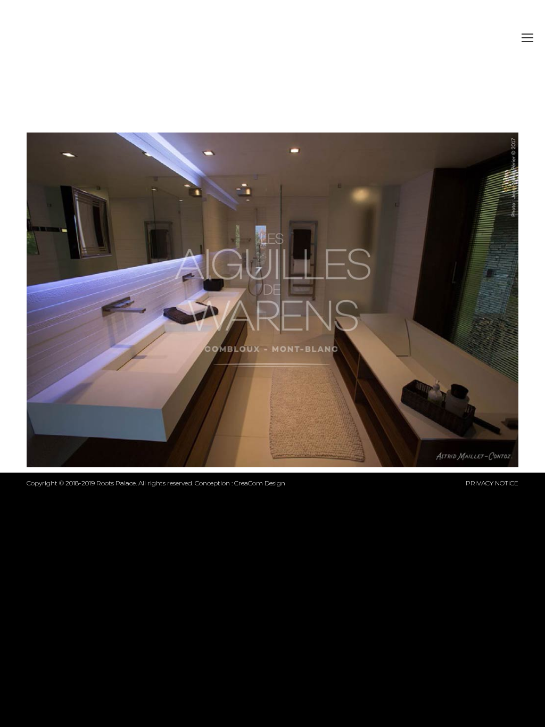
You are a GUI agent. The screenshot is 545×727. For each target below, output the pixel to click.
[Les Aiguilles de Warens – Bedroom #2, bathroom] (272, 300)
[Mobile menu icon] (527, 38)
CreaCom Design (259, 483)
